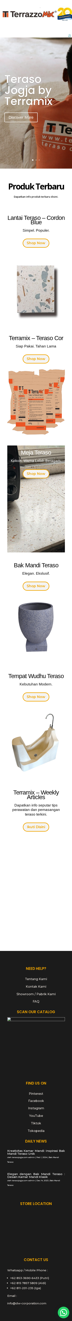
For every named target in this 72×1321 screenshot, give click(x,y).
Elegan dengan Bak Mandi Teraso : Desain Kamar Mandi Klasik (36, 1175)
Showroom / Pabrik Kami (36, 994)
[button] (63, 1312)
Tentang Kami (36, 979)
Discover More (21, 117)
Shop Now (36, 243)
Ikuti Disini (36, 827)
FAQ (36, 1001)
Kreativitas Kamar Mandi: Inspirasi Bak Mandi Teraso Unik (36, 1152)
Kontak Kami (36, 986)
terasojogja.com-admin (23, 1157)
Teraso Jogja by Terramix (28, 90)
